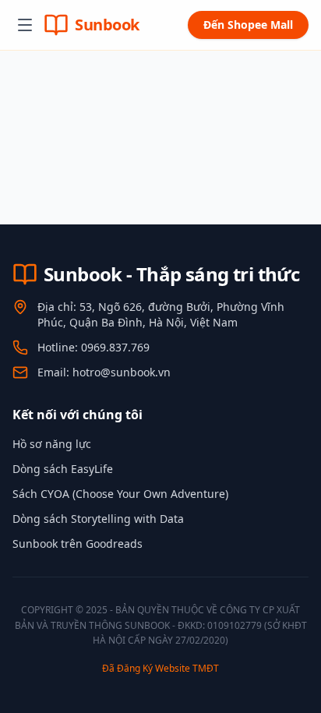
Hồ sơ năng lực (51, 443)
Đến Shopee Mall (248, 24)
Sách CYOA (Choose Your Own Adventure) (120, 493)
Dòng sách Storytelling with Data (98, 518)
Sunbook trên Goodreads (77, 543)
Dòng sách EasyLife (62, 468)
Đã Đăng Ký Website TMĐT (160, 668)
